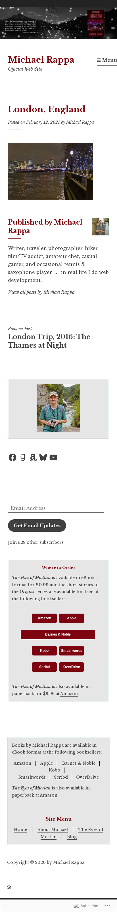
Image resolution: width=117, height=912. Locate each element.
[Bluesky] (43, 457)
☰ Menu (107, 60)
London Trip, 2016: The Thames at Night (49, 337)
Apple (71, 618)
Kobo (44, 651)
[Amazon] (32, 457)
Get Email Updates (37, 525)
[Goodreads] (22, 457)
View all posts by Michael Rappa (41, 292)
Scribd (44, 667)
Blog (72, 836)
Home (20, 829)
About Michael (52, 829)
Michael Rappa (41, 60)
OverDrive (71, 667)
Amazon (44, 618)
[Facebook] (12, 457)
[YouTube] (53, 457)
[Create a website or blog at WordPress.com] (9, 887)
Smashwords (71, 651)
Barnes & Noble (58, 634)
